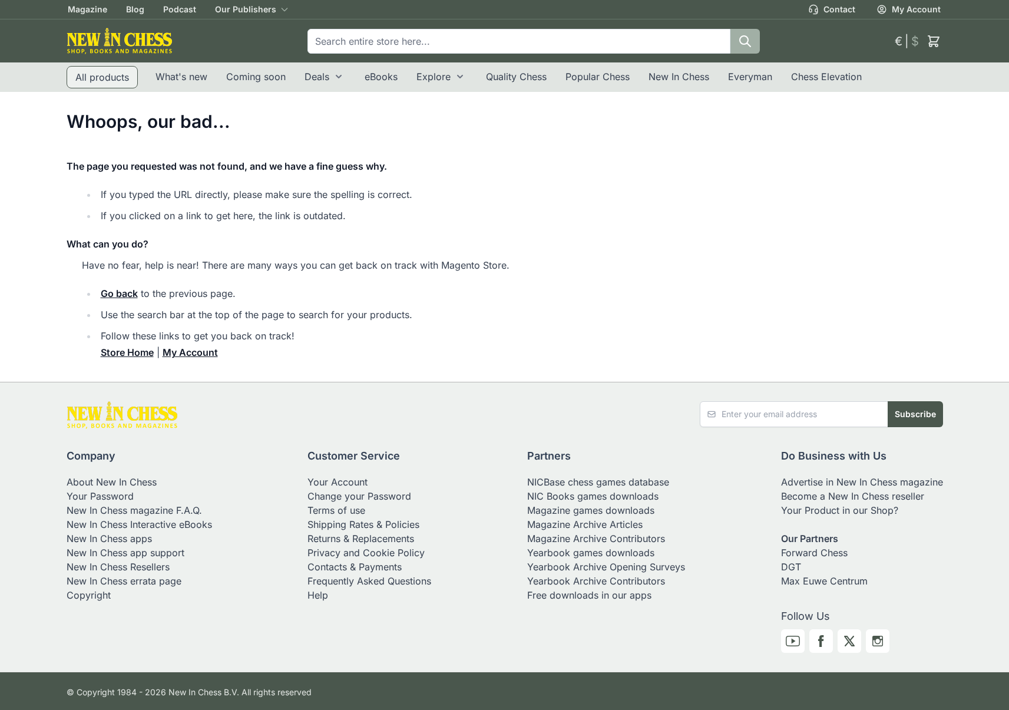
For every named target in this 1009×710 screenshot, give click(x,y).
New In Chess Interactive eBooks (139, 524)
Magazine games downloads (590, 510)
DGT (791, 567)
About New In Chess (112, 482)
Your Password (100, 496)
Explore (433, 76)
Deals (317, 76)
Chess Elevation (826, 76)
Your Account (337, 482)
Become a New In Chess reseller (852, 496)
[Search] (745, 41)
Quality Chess (516, 76)
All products (102, 77)
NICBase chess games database (598, 482)
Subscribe (915, 414)
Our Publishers (245, 9)
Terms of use (336, 510)
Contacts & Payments (354, 567)
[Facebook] (821, 641)
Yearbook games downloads (590, 553)
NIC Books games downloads (593, 496)
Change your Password (359, 496)
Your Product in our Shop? (839, 510)
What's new (181, 76)
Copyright (89, 595)
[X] (849, 641)
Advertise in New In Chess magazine (862, 482)
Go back (119, 293)
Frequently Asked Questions (369, 581)
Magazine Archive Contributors (596, 538)
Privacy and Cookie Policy (366, 553)
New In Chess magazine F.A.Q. (134, 510)
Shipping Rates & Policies (363, 524)
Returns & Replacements (360, 538)
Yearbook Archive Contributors (596, 581)
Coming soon (256, 76)
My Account (916, 9)
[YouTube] (793, 641)
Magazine (87, 9)
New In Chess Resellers (118, 567)
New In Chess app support (125, 553)
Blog (135, 9)
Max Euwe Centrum (824, 581)
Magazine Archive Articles (585, 524)
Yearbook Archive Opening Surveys (606, 567)
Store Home (127, 352)
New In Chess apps (109, 538)
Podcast (179, 9)
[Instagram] (877, 641)
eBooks (381, 76)
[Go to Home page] (120, 41)
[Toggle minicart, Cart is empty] (933, 41)
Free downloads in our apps (589, 595)
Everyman (750, 76)
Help (317, 595)
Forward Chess (814, 553)
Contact (839, 9)
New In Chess (679, 76)
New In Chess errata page (124, 581)
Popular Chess (597, 76)
